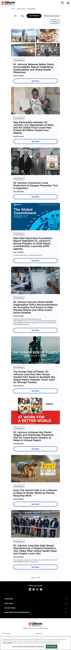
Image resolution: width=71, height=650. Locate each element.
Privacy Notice (7, 643)
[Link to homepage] (8, 3)
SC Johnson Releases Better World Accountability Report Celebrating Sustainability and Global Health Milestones (33, 68)
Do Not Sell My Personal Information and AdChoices (28, 646)
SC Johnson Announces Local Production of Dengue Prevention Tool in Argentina (35, 186)
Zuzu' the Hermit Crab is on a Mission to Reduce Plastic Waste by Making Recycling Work (35, 493)
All (15, 16)
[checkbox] (22, 16)
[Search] (62, 3)
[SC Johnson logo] (35, 624)
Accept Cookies (51, 646)
